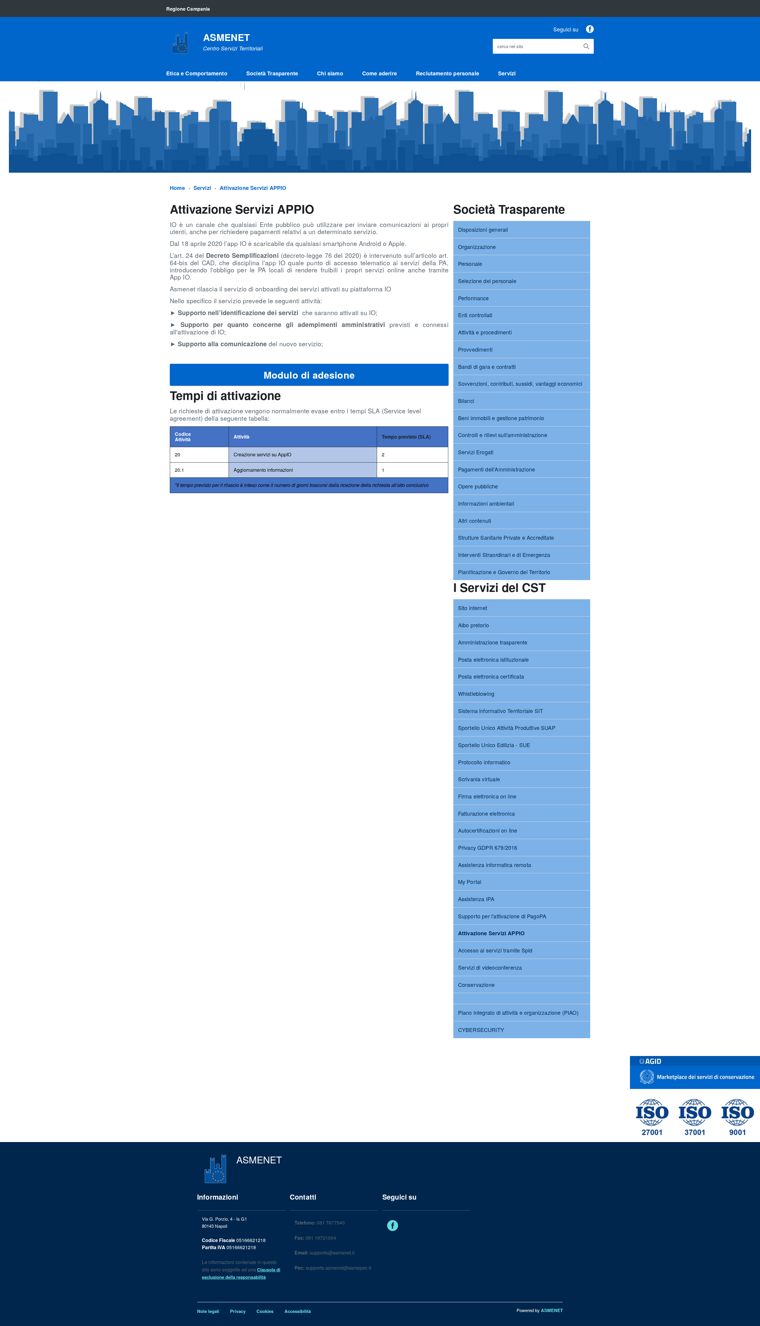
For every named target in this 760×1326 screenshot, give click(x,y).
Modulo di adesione (309, 375)
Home (177, 188)
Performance (473, 298)
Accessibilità (297, 1311)
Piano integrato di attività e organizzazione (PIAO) (518, 1012)
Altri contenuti (474, 520)
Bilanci (466, 400)
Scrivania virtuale (479, 779)
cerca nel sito (510, 46)
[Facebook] (590, 29)
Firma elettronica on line (487, 796)
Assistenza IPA (476, 899)
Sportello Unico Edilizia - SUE (494, 745)
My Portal (470, 881)
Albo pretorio (473, 625)
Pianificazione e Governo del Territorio (504, 572)
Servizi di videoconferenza (490, 967)
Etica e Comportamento (196, 73)
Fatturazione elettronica (486, 813)
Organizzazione (477, 246)
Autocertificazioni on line (487, 830)
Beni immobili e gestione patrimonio (501, 418)
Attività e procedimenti (485, 332)
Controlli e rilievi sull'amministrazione (502, 435)
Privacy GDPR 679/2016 (487, 847)
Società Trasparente (272, 73)
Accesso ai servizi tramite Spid (495, 950)
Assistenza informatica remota (494, 864)
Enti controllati (475, 315)
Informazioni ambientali (486, 503)
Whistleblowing (476, 693)
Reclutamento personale (447, 73)
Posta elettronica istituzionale (493, 659)
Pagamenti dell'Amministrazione (496, 469)
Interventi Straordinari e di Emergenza (504, 554)
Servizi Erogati (476, 452)
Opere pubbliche (478, 486)
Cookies (264, 1311)
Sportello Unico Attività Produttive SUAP (506, 727)
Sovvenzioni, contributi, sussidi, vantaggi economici (520, 383)
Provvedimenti (475, 349)
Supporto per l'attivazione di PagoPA (502, 916)
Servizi (507, 73)
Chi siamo (330, 73)
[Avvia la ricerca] (586, 46)
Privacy (238, 1311)
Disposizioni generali (483, 229)
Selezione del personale (487, 281)
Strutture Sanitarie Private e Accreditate (506, 537)
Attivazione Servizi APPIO (253, 188)
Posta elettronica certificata (491, 676)
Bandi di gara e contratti (487, 366)
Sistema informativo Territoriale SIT (500, 710)
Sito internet (472, 608)
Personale (470, 263)
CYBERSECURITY (481, 1029)
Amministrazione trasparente (493, 642)
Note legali (208, 1311)
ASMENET (233, 41)
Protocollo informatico (484, 762)
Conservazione (476, 984)
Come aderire (379, 73)
